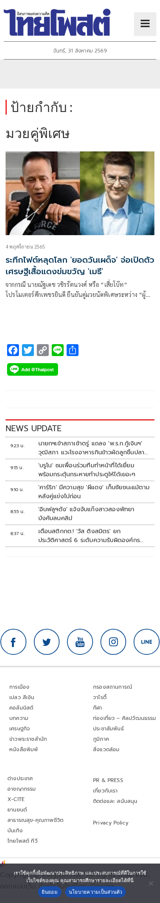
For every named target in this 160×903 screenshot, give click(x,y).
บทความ (18, 718)
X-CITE (16, 799)
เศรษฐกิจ (19, 729)
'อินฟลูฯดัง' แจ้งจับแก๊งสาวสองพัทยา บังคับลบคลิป (86, 514)
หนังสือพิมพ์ (23, 749)
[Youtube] (80, 642)
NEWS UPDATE (33, 428)
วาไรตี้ (99, 697)
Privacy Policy (111, 823)
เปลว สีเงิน (22, 697)
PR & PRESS (108, 780)
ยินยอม (50, 892)
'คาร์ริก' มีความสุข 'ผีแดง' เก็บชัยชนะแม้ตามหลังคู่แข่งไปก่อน (94, 492)
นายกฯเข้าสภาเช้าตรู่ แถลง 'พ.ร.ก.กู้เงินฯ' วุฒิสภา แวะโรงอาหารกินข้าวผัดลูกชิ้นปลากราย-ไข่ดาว (93, 448)
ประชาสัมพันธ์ (108, 729)
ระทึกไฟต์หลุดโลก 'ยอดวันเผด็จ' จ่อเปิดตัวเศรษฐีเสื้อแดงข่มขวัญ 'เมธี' (80, 266)
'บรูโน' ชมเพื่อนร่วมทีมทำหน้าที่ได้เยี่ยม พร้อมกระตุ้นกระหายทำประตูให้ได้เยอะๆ (86, 470)
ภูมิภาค (101, 739)
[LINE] (146, 642)
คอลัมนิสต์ (21, 708)
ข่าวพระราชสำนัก (28, 739)
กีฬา (97, 708)
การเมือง (19, 687)
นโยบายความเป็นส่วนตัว (95, 892)
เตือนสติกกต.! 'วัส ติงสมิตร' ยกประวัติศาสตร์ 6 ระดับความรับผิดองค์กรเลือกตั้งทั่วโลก (89, 536)
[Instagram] (113, 642)
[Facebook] (13, 642)
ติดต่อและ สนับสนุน (115, 801)
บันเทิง (15, 831)
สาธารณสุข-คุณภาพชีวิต (35, 820)
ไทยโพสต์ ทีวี (22, 841)
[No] (150, 883)
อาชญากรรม (21, 789)
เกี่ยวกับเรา (105, 791)
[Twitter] (47, 642)
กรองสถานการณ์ (112, 687)
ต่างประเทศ (20, 778)
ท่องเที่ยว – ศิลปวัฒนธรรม (124, 718)
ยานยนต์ (17, 810)
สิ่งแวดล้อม (106, 749)
